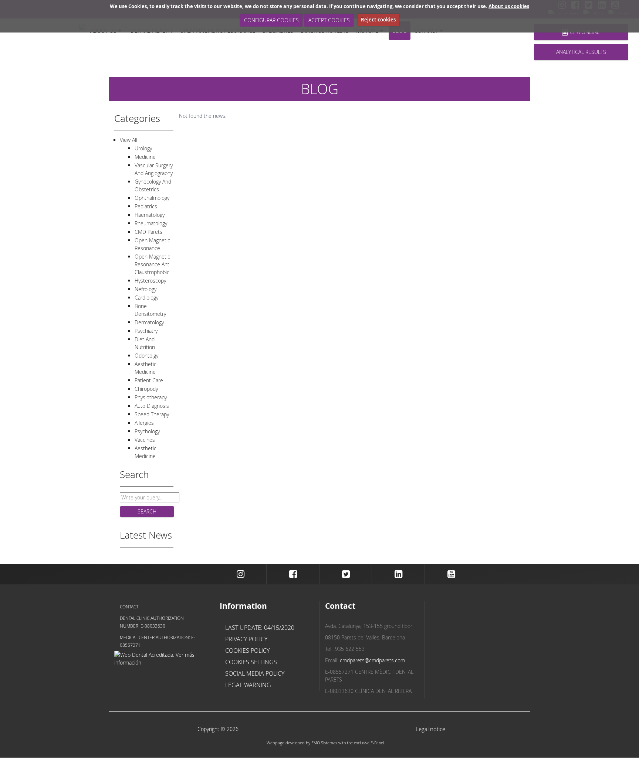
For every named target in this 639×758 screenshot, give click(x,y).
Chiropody (146, 388)
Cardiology (146, 297)
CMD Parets (148, 231)
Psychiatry (146, 330)
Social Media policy (254, 673)
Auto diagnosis (152, 405)
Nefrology (145, 289)
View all (128, 139)
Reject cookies (378, 19)
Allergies (144, 422)
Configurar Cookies (271, 20)
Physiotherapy (151, 397)
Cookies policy (247, 650)
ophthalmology (152, 197)
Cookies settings (251, 662)
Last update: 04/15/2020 (259, 628)
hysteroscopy (150, 280)
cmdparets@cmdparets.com (372, 660)
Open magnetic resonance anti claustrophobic (152, 264)
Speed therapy (152, 414)
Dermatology (149, 322)
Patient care (149, 380)
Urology (143, 148)
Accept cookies (329, 20)
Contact (129, 607)
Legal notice (430, 729)
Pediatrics (146, 206)
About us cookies (508, 6)
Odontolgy (146, 355)
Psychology (147, 431)
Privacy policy (246, 639)
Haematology (150, 214)
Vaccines (145, 439)
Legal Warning (248, 685)
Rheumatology (151, 223)
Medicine (145, 156)
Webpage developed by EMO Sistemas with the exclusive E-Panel (325, 742)
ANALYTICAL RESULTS (581, 51)
